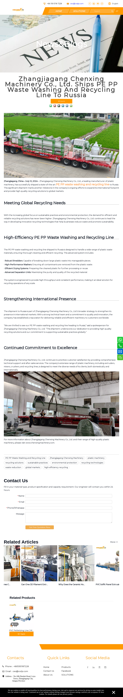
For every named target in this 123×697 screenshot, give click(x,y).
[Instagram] (102, 3)
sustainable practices (38, 463)
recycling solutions (14, 463)
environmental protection (64, 463)
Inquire (22, 634)
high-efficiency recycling (56, 467)
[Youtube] (97, 3)
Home (46, 667)
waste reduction (13, 467)
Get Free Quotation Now (39, 527)
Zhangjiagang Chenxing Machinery (66, 458)
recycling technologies (92, 463)
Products (66, 667)
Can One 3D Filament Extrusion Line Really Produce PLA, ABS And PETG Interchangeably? (28, 584)
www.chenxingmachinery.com (39, 443)
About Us (47, 675)
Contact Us (48, 671)
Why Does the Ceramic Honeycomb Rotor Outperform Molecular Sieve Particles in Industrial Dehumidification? (65, 584)
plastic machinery (96, 458)
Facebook (66, 671)
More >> (114, 542)
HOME (58, 11)
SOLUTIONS (79, 11)
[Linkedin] (93, 3)
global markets (32, 467)
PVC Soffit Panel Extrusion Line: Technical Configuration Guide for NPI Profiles (103, 584)
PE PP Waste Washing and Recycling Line (25, 458)
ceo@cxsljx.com (76, 4)
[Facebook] (89, 3)
